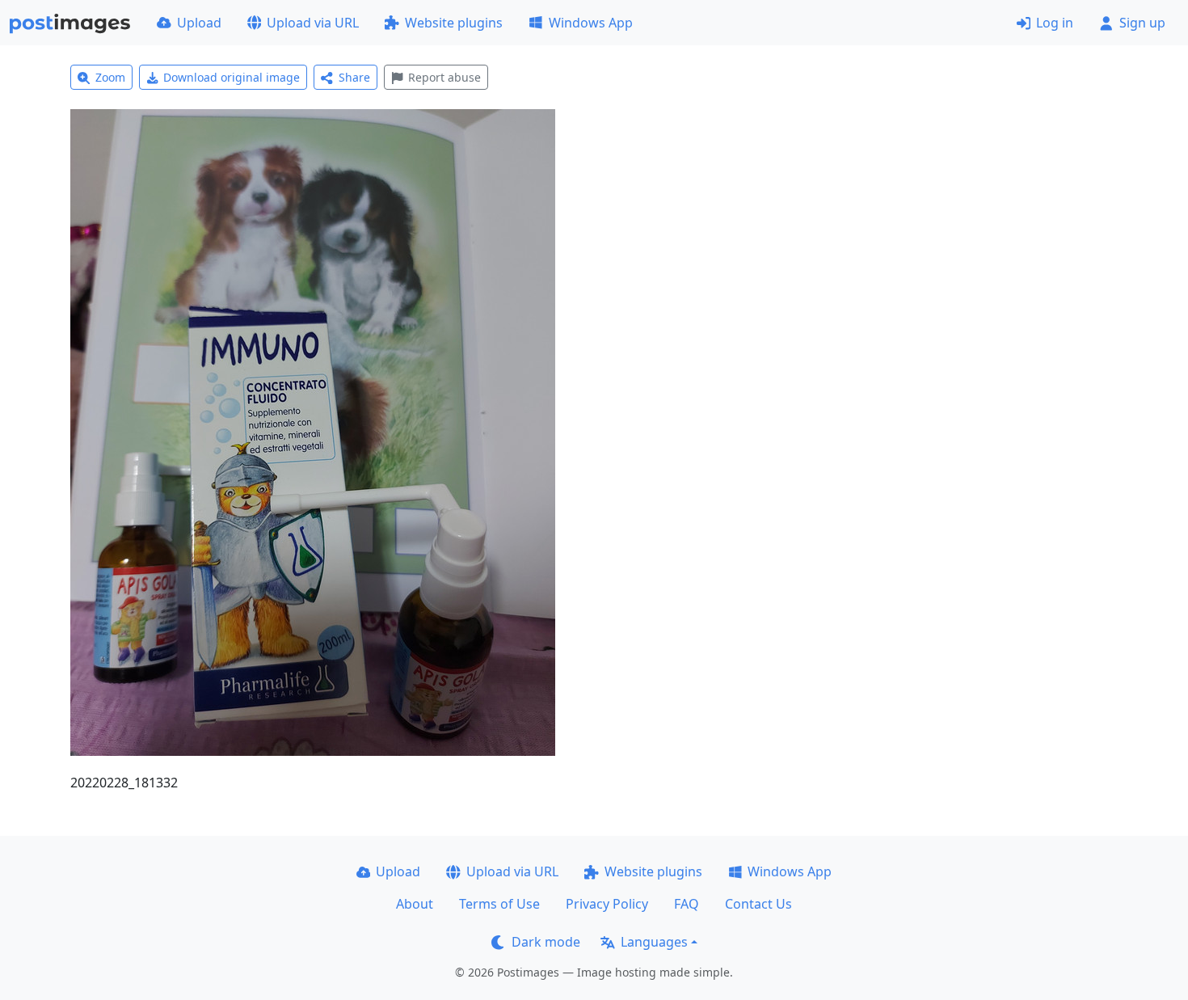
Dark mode (546, 942)
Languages (654, 942)
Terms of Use (499, 904)
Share (354, 77)
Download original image (231, 77)
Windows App (591, 23)
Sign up (1142, 23)
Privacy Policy (607, 904)
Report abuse (444, 77)
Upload (199, 23)
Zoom (110, 77)
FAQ (686, 904)
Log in (1054, 23)
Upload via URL (313, 23)
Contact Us (758, 904)
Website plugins (454, 23)
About (414, 904)
